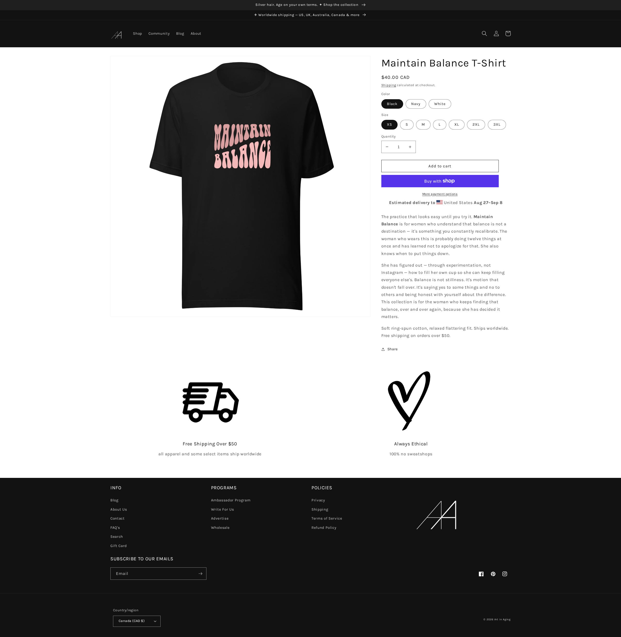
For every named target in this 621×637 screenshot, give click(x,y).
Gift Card (118, 546)
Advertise (220, 518)
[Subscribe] (200, 573)
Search (116, 536)
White (440, 103)
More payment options (440, 194)
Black (392, 103)
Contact (117, 518)
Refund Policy (323, 527)
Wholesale (220, 527)
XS (389, 124)
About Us (118, 509)
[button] (484, 33)
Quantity (388, 136)
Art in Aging (502, 619)
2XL (476, 124)
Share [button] (392, 349)
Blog (114, 500)
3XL (496, 124)
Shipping (388, 85)
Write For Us (222, 509)
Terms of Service (326, 518)
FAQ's (115, 527)
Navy (415, 103)
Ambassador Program (231, 500)
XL (456, 124)
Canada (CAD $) (132, 621)
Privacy (318, 500)
